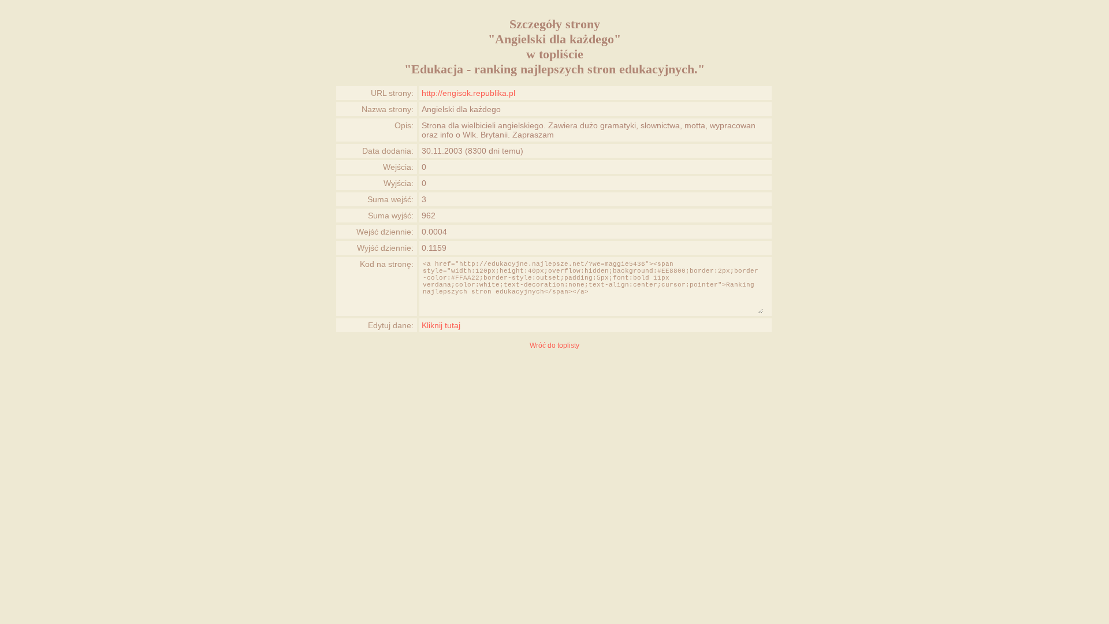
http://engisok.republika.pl (468, 93)
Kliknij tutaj (441, 325)
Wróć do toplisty (554, 345)
